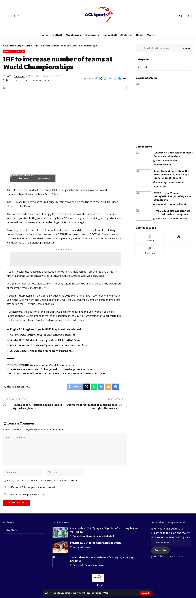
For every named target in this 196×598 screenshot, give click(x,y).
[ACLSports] (98, 16)
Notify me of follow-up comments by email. (31, 487)
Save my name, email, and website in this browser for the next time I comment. (43, 480)
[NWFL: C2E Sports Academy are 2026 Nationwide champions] (143, 215)
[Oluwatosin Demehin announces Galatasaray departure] (143, 156)
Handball (9, 52)
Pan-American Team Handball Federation (73, 373)
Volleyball (181, 204)
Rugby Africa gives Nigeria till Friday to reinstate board (45, 329)
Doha (89, 369)
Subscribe (160, 550)
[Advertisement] (65, 259)
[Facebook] (10, 16)
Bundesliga (161, 182)
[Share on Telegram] (110, 78)
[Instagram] (18, 16)
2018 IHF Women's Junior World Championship (46, 365)
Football (173, 182)
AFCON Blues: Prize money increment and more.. (41, 350)
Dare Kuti (19, 76)
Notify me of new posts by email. (25, 494)
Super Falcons (170, 160)
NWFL (166, 219)
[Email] (115, 78)
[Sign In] (6, 16)
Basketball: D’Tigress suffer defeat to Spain (95, 542)
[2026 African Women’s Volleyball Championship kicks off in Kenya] (143, 197)
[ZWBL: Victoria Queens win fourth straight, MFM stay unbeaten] (60, 561)
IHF (96, 369)
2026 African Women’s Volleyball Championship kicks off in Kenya (172, 196)
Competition (162, 204)
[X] (14, 16)
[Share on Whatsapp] (105, 78)
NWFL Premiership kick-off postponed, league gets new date (48, 345)
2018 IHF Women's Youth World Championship (33, 369)
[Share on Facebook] (96, 78)
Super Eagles (160, 186)
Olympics (98, 536)
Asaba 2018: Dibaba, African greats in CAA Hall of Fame (45, 340)
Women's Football (162, 164)
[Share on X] (101, 78)
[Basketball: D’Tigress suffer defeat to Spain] (60, 547)
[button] (145, 593)
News (21, 52)
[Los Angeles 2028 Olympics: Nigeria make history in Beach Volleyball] (60, 532)
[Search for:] (160, 48)
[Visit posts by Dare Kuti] (7, 78)
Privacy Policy (83, 592)
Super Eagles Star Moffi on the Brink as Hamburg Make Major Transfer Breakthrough (171, 174)
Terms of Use (101, 592)
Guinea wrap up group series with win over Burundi (42, 334)
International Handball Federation (27, 373)
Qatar (102, 373)
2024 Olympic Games (73, 369)
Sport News (43, 178)
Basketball (78, 547)
